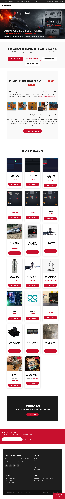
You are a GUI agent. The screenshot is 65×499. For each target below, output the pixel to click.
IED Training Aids (10, 478)
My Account (37, 469)
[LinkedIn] (18, 465)
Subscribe (28, 439)
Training (36, 462)
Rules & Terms (49, 1)
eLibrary (36, 465)
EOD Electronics (9, 482)
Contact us (59, 496)
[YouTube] (14, 465)
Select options (15, 253)
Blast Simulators (9, 480)
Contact (36, 467)
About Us (36, 458)
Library (42, 1)
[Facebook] (6, 465)
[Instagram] (10, 465)
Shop (35, 460)
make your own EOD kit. (47, 96)
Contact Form (39, 480)
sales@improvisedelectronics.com (44, 478)
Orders (37, 1)
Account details (59, 1)
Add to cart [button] (14, 184)
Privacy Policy (46, 492)
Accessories (8, 485)
